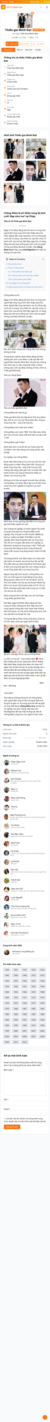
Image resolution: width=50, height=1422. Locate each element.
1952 (33, 975)
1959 (7, 986)
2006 (24, 1036)
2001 (24, 1031)
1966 (24, 992)
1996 (24, 1025)
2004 (7, 1036)
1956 (24, 981)
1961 (24, 986)
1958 (42, 981)
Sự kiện (5, 2)
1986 (24, 1014)
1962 (33, 986)
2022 (24, 1042)
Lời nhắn (40, 44)
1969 (7, 997)
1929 (7, 970)
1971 (24, 997)
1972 (33, 997)
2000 (16, 1031)
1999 (7, 1031)
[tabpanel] (25, 386)
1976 (24, 1003)
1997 (33, 1025)
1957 (33, 981)
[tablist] (22, 50)
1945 (7, 975)
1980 (16, 1008)
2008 (42, 1036)
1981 (24, 1008)
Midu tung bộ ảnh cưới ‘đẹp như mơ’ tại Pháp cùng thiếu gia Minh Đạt (26, 287)
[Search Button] (41, 7)
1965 (16, 992)
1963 (42, 986)
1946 (16, 975)
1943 (42, 970)
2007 (33, 1036)
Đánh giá (13, 44)
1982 (33, 1008)
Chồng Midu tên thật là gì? (21, 272)
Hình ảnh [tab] (28, 50)
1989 (7, 1020)
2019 (16, 1042)
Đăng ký (47, 2)
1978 (42, 1003)
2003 (42, 1031)
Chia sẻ (26, 44)
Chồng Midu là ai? (14, 264)
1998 (42, 1025)
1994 (7, 1025)
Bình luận (9, 1070)
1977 (33, 1003)
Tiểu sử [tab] (19, 50)
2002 (33, 1031)
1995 (16, 1025)
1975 (16, 1003)
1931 (16, 970)
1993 (42, 1020)
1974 (7, 1003)
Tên (6, 1099)
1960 (16, 986)
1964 (7, 992)
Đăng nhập (34, 2)
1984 (7, 1014)
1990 (16, 1020)
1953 (42, 975)
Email (7, 1109)
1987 (33, 1014)
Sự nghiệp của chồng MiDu (19, 283)
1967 (33, 992)
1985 (16, 1014)
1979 (7, 1008)
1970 (16, 997)
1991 (24, 1020)
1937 (24, 970)
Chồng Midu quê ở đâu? (22, 279)
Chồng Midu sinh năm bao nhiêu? (25, 275)
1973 (42, 997)
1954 (7, 981)
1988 (42, 1014)
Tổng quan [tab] (8, 50)
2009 (7, 1042)
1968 (42, 992)
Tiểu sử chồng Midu (16, 268)
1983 (42, 1008)
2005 (16, 1036)
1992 (33, 1020)
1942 (33, 970)
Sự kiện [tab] (38, 50)
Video (11, 2)
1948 (24, 975)
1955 (16, 981)
